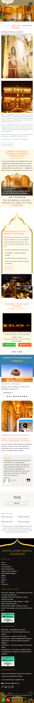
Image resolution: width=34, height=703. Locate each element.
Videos (3, 578)
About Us (4, 564)
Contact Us (4, 584)
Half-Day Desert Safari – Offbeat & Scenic (17, 334)
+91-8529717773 (18, 680)
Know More (7, 145)
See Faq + (17, 503)
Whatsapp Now (10, 345)
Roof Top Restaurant (7, 569)
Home (3, 562)
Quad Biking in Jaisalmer (11, 384)
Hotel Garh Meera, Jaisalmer (19, 695)
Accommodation (6, 567)
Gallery (3, 575)
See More (8, 268)
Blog (2, 582)
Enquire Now (25, 345)
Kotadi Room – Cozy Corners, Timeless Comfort (16, 649)
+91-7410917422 (8, 680)
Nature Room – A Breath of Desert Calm (13, 636)
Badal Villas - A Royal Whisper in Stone (13, 630)
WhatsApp (16, 205)
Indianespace (11, 697)
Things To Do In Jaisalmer (9, 571)
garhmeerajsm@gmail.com (11, 683)
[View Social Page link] (2, 686)
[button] (30, 3)
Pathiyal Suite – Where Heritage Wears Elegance (16, 638)
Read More (7, 393)
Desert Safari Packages (8, 573)
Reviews (3, 580)
